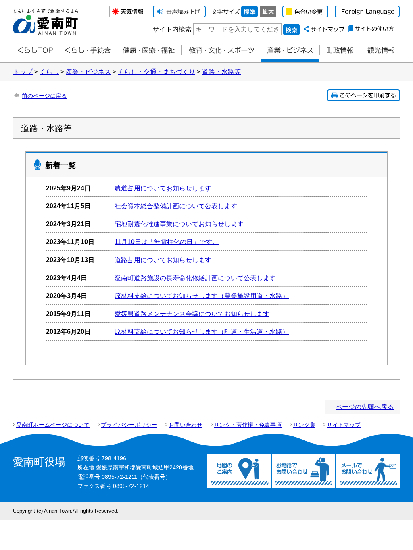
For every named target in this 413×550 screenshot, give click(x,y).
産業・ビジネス (290, 50)
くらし (49, 71)
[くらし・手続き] (88, 50)
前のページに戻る (44, 96)
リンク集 (304, 425)
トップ (23, 71)
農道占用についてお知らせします (163, 188)
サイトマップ (344, 425)
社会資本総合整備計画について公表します (176, 206)
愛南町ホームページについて (53, 425)
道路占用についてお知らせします (163, 259)
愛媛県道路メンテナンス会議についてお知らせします (192, 313)
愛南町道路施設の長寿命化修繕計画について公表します (195, 278)
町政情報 (340, 50)
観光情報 (380, 50)
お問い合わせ (185, 425)
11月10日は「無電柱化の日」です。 (167, 241)
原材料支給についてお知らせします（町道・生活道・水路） (202, 331)
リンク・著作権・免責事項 (248, 425)
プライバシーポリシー (129, 425)
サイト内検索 (172, 29)
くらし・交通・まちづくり (156, 71)
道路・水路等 (221, 71)
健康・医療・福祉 (149, 50)
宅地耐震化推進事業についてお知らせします (179, 224)
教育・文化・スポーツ (221, 50)
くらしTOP (36, 50)
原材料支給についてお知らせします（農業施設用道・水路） (202, 295)
